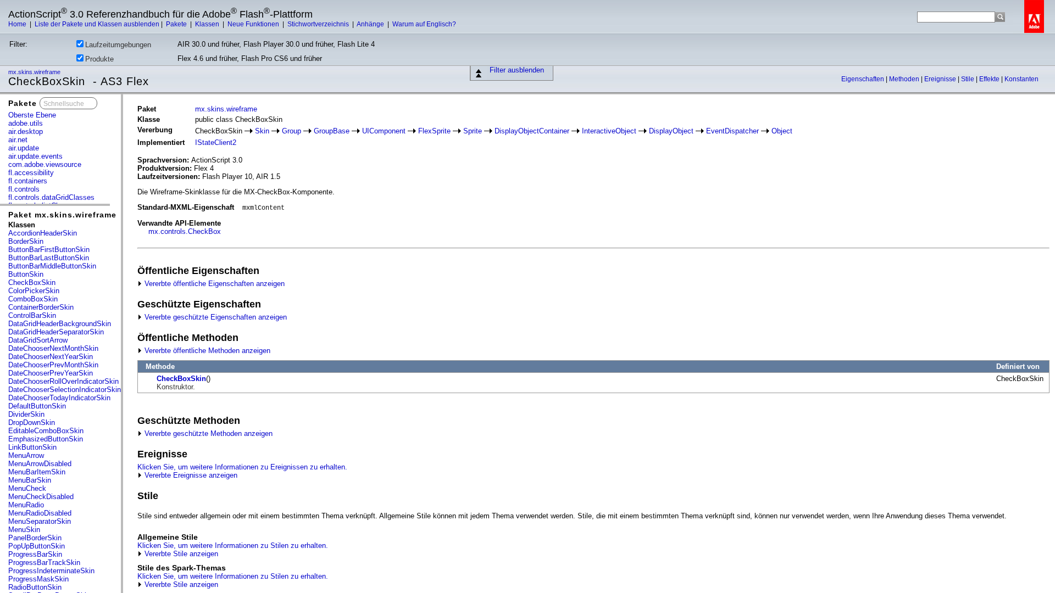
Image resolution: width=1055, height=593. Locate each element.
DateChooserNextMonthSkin (53, 348)
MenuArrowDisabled (39, 464)
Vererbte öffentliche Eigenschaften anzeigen (213, 283)
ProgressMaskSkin (38, 579)
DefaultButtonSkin (37, 406)
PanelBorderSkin (35, 538)
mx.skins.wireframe (35, 72)
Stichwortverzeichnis (319, 24)
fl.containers (27, 181)
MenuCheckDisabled (41, 497)
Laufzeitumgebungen (118, 45)
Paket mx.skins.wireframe (62, 214)
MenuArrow (26, 455)
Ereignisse (941, 79)
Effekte (990, 79)
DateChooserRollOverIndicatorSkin (63, 381)
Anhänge (371, 24)
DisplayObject (671, 131)
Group (291, 131)
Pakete (177, 24)
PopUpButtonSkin (36, 546)
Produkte (99, 59)
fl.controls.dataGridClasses (51, 197)
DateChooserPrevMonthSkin (53, 365)
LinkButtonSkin (32, 447)
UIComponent (384, 131)
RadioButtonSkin (35, 587)
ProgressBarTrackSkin (44, 562)
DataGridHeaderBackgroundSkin (59, 324)
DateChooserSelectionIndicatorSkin (64, 389)
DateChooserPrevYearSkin (50, 373)
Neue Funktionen (254, 24)
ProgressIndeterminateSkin (51, 571)
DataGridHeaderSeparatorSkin (56, 332)
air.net (17, 140)
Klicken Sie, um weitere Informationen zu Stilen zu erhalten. (232, 545)
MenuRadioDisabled (39, 513)
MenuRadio (26, 505)
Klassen (208, 24)
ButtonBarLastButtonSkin (48, 258)
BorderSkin (25, 241)
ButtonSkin (25, 274)
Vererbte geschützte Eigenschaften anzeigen (214, 317)
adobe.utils (25, 123)
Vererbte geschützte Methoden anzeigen (207, 433)
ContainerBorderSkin (41, 307)
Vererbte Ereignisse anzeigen (189, 475)
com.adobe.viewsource (44, 164)
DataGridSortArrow (38, 340)
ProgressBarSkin (35, 554)
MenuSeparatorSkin (39, 521)
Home (18, 24)
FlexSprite (434, 131)
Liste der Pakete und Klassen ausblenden (97, 24)
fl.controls (24, 189)
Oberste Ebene (32, 115)
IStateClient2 (215, 142)
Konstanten (1021, 79)
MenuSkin (24, 529)
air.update (23, 148)
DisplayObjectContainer (532, 131)
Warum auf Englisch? (424, 24)
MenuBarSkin (29, 480)
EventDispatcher (732, 131)
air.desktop (25, 131)
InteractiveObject (609, 131)
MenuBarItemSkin (36, 472)
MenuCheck (27, 488)
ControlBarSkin (32, 315)
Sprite (472, 131)
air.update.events (35, 156)
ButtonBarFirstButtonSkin (49, 249)
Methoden (905, 79)
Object (781, 131)
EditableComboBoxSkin (46, 431)
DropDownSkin (31, 422)
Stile (968, 79)
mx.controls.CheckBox (184, 231)
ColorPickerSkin (33, 291)
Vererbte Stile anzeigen (180, 554)
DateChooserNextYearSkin (50, 357)
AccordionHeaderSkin (42, 233)
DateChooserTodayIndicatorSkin (59, 398)
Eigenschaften (863, 79)
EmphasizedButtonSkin (45, 439)
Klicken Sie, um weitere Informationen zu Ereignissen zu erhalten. (242, 467)
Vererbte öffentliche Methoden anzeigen (206, 350)
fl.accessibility (31, 173)
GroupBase (331, 131)
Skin (262, 131)
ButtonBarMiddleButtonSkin (52, 266)
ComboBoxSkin (33, 299)
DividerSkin (26, 414)
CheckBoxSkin (31, 282)
